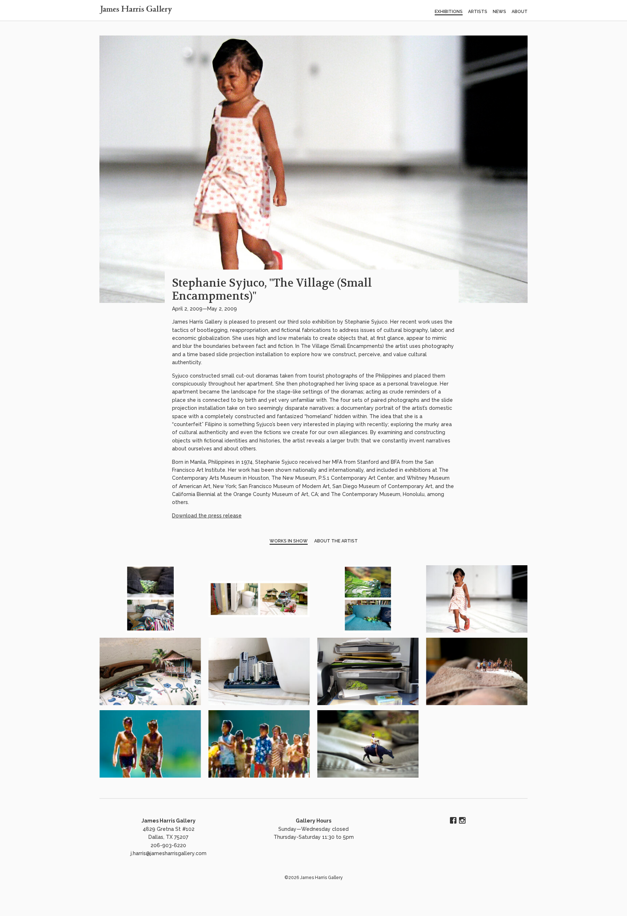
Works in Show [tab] (289, 541)
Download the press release (207, 516)
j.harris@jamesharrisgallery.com (168, 853)
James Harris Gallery (169, 821)
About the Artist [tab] (336, 541)
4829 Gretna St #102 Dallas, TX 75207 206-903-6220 (168, 837)
